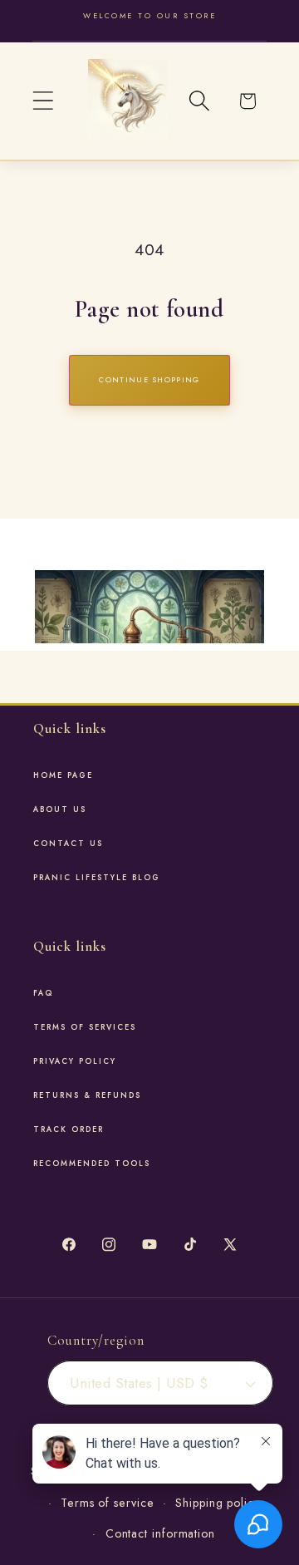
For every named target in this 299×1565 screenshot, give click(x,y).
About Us (59, 809)
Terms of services (84, 1027)
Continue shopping (149, 379)
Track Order (68, 1129)
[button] (42, 101)
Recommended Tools (91, 1163)
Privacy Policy (74, 1061)
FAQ (43, 993)
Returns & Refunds (87, 1095)
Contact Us (68, 843)
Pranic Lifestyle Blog (96, 877)
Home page (63, 775)
